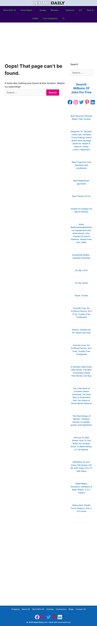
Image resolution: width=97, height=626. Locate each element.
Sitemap (50, 609)
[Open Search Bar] (63, 18)
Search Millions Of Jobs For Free (81, 88)
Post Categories (50, 18)
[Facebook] (70, 102)
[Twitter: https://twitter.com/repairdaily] (81, 102)
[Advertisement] (48, 40)
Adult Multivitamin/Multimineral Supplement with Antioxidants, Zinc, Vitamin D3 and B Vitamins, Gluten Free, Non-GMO (81, 233)
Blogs (71, 609)
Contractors (61, 609)
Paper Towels (81, 295)
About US (26, 609)
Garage (43, 10)
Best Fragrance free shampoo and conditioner (81, 165)
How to (90, 10)
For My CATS (81, 270)
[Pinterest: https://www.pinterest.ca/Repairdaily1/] (87, 102)
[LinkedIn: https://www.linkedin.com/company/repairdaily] (93, 102)
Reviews (54, 10)
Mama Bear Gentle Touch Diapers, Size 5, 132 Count (81, 508)
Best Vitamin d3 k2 (81, 196)
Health (35, 18)
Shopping (15, 609)
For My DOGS (81, 283)
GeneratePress (64, 622)
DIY (80, 10)
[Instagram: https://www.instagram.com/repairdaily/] (76, 102)
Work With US (9, 10)
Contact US (81, 609)
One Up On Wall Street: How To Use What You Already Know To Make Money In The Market (81, 443)
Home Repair (26, 10)
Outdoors (70, 10)
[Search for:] (25, 92)
